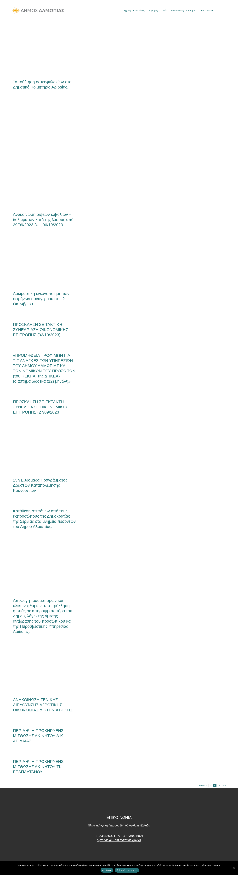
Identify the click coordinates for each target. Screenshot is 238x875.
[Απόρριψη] (234, 868)
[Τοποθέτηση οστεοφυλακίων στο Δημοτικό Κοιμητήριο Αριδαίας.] (44, 47)
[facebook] (119, 852)
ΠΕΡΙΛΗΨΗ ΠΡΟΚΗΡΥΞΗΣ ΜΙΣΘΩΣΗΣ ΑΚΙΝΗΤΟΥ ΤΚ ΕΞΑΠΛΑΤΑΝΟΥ (38, 766)
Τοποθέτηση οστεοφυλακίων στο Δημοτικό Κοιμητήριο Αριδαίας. (39, 48)
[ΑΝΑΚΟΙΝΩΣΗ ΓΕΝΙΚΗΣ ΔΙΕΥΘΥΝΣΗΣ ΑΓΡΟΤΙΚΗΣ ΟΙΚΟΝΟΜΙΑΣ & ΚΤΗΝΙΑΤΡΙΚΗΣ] (44, 668)
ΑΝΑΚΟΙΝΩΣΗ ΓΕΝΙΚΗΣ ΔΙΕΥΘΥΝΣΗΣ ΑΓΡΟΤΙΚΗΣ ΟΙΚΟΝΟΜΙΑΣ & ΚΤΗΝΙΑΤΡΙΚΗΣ (39, 668)
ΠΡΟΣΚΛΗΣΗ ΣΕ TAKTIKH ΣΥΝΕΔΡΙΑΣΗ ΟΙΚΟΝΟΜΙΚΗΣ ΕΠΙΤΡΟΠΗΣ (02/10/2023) (40, 329)
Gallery (50, 48)
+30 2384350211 (105, 836)
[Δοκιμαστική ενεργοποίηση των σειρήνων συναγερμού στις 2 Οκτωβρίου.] (44, 262)
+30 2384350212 (133, 836)
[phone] (225, 10)
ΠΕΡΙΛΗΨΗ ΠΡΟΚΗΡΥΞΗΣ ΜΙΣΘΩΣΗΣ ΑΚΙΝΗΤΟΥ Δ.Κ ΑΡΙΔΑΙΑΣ (38, 735)
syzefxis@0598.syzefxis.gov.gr (119, 840)
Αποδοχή (107, 870)
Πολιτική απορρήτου (126, 870)
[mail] (219, 10)
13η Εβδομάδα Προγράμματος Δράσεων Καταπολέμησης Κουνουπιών (39, 449)
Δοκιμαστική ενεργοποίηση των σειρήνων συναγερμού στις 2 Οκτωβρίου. (39, 262)
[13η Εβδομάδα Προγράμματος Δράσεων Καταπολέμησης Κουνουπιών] (44, 449)
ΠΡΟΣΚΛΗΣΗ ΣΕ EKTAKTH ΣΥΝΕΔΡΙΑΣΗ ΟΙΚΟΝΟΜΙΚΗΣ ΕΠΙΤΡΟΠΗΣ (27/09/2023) (40, 406)
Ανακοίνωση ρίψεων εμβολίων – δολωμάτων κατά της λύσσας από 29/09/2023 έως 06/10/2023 (39, 153)
